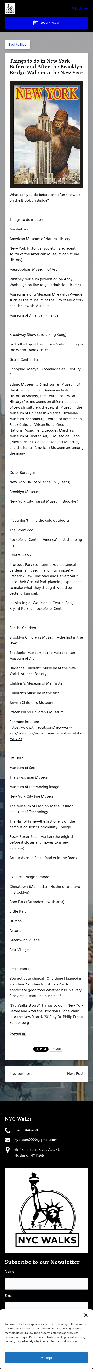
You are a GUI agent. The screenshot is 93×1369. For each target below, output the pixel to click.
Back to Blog (17, 44)
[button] (85, 1315)
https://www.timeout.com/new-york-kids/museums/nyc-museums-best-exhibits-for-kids (46, 733)
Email (58, 1049)
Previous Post (21, 1074)
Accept (46, 1358)
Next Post (75, 1074)
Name (9, 1271)
